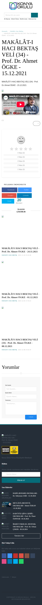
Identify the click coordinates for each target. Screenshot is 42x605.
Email (9, 201)
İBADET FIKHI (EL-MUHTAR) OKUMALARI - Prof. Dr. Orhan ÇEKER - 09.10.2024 (24, 526)
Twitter (26, 190)
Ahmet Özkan (15, 19)
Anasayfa (4, 31)
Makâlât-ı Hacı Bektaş (16, 31)
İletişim (14, 577)
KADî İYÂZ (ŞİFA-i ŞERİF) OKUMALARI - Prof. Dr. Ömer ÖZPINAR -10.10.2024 (24, 516)
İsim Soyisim (8, 385)
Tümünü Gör (19, 536)
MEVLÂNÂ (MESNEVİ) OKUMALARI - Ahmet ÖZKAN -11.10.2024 (24, 505)
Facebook (10, 190)
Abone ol (21, 480)
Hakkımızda (5, 577)
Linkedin (25, 195)
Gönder (31, 417)
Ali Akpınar (7, 19)
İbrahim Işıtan (23, 19)
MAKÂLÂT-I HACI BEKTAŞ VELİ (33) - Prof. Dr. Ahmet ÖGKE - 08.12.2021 (20, 342)
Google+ (10, 195)
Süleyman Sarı (32, 19)
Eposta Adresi (8, 392)
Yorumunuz (7, 400)
